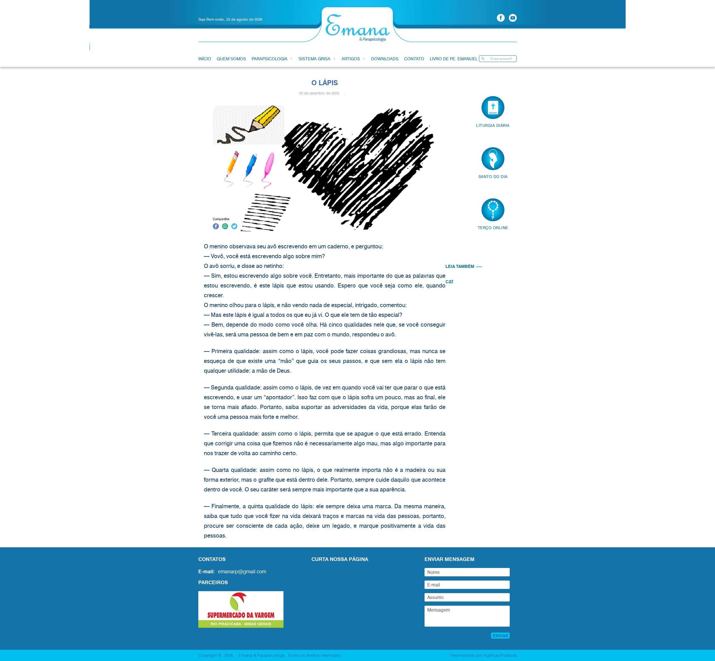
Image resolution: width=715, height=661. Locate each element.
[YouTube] (513, 18)
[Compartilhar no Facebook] (216, 227)
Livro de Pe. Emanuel (454, 58)
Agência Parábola (500, 655)
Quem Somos (231, 58)
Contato (414, 58)
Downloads (385, 58)
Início (204, 58)
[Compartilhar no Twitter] (234, 227)
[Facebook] (501, 18)
